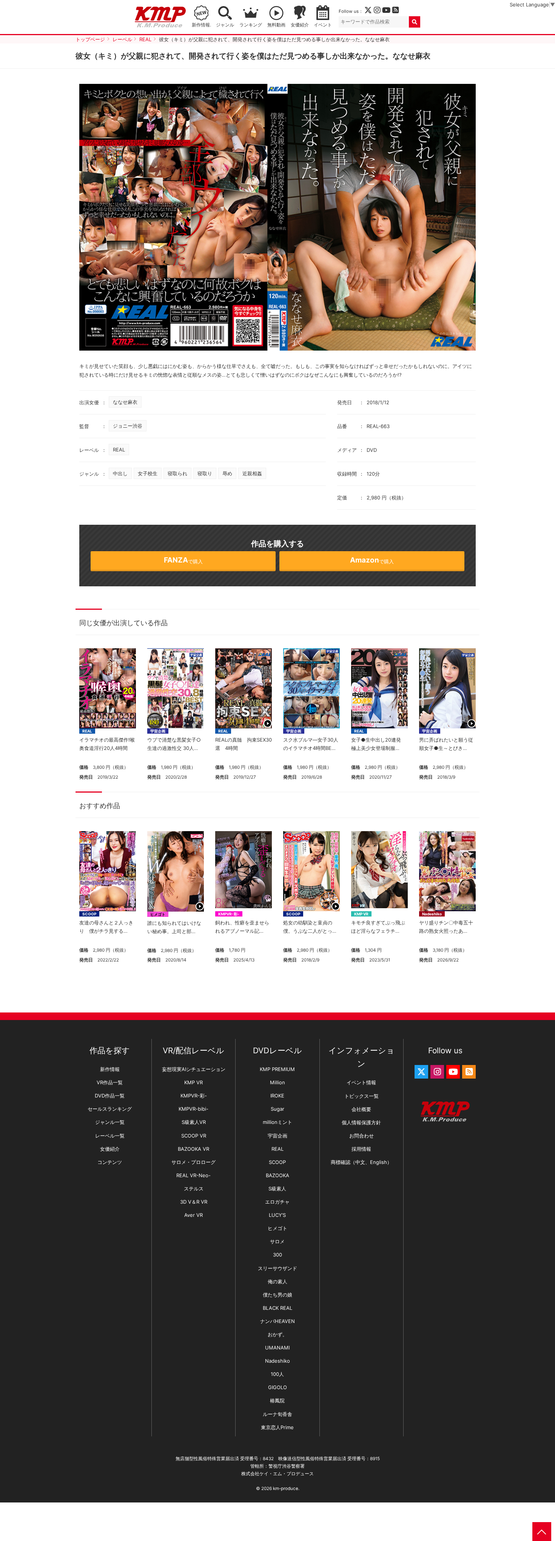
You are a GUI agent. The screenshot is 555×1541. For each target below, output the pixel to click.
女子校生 (147, 473)
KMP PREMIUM (277, 1069)
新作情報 (110, 1069)
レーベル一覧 (110, 1136)
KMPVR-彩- (228, 914)
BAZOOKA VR (193, 1149)
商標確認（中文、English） (361, 1162)
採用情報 (361, 1149)
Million (277, 1082)
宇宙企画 (157, 731)
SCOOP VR (193, 1136)
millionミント (277, 1122)
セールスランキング (110, 1109)
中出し (120, 473)
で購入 (183, 560)
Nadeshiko (432, 914)
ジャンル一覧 (110, 1122)
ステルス (194, 1189)
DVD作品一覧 (110, 1096)
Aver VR (193, 1215)
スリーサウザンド (277, 1268)
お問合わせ (361, 1136)
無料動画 (276, 25)
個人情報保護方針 (361, 1122)
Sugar (277, 1109)
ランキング (250, 25)
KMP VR (361, 914)
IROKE (277, 1096)
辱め (227, 473)
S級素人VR (194, 1122)
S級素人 (277, 1189)
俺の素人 (277, 1281)
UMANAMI (277, 1348)
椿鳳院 (277, 1400)
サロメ (277, 1241)
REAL (119, 450)
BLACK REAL (277, 1308)
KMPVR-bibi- (193, 1109)
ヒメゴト (157, 914)
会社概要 (361, 1109)
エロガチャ (277, 1202)
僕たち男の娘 (277, 1295)
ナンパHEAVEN (277, 1321)
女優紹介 (300, 25)
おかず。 (277, 1334)
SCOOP (89, 914)
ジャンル (225, 25)
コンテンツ (109, 1162)
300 (277, 1255)
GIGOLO (277, 1387)
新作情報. (201, 25)
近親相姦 (252, 473)
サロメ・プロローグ (193, 1162)
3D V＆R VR (193, 1202)
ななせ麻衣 (125, 402)
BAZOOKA (277, 1175)
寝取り (204, 473)
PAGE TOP (541, 1531)
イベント (323, 25)
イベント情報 (361, 1082)
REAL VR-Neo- (193, 1175)
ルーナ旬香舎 (277, 1414)
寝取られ (177, 473)
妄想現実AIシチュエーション (193, 1069)
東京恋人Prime (277, 1427)
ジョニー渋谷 (127, 426)
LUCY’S (277, 1215)
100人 (277, 1374)
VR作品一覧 (110, 1082)
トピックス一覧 (361, 1096)
